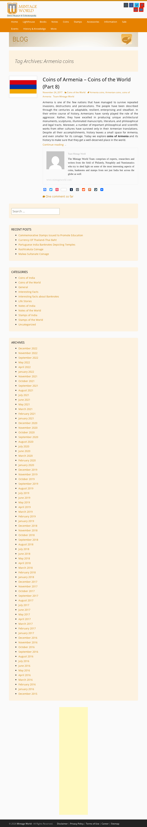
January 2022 (26, 371)
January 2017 (26, 633)
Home (14, 21)
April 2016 (24, 675)
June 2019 (24, 497)
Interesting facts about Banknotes (38, 296)
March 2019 (25, 511)
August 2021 (25, 390)
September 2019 (28, 483)
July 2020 (23, 446)
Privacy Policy (77, 823)
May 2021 (24, 404)
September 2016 (28, 651)
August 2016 (25, 656)
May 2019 (24, 502)
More (53, 28)
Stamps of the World (30, 320)
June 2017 (24, 609)
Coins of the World (76, 92)
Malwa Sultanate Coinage (34, 254)
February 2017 (27, 628)
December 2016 (27, 637)
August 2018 (25, 544)
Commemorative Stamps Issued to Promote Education (50, 235)
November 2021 (27, 376)
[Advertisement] (73, 761)
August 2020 (25, 441)
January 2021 (26, 418)
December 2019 (27, 469)
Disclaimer (62, 823)
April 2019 (24, 507)
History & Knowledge (34, 28)
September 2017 (28, 595)
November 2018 (27, 530)
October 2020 (26, 432)
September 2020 (28, 437)
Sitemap (115, 823)
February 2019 (27, 516)
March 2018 (25, 567)
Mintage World (24, 823)
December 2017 (27, 581)
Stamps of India (27, 315)
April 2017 (24, 619)
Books (43, 21)
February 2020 (27, 460)
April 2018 (24, 563)
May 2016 (24, 670)
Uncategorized (27, 324)
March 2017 (25, 623)
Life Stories (25, 301)
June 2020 (24, 451)
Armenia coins (97, 92)
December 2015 (27, 693)
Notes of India (26, 305)
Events (14, 28)
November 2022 (27, 353)
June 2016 (24, 665)
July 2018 (23, 549)
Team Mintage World (63, 96)
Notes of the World (29, 310)
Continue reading (55, 144)
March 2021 (25, 409)
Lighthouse (29, 21)
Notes (54, 21)
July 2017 (23, 605)
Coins (66, 21)
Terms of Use (92, 823)
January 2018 (26, 577)
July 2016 (23, 661)
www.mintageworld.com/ (59, 179)
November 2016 (27, 642)
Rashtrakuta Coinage (30, 249)
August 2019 (25, 488)
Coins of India (26, 277)
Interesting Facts (28, 291)
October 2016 (26, 647)
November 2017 (27, 586)
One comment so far (60, 196)
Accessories (93, 21)
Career (105, 823)
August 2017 (25, 600)
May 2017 (24, 614)
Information (110, 21)
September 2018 (28, 539)
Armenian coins (113, 92)
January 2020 (26, 465)
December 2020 (27, 423)
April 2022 (24, 367)
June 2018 (24, 553)
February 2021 (27, 413)
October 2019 (26, 479)
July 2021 (23, 395)
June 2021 (24, 399)
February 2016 (27, 684)
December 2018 (27, 525)
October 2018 (26, 535)
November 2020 (27, 427)
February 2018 (27, 572)
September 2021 (28, 385)
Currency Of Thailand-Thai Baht (37, 240)
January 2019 (26, 521)
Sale (124, 21)
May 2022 (24, 362)
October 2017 (26, 591)
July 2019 (23, 493)
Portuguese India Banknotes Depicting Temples (46, 244)
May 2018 (24, 558)
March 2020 (25, 455)
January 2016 (26, 689)
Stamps (78, 21)
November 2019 (27, 474)
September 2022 (28, 357)
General (23, 287)
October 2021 (26, 381)
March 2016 (25, 679)
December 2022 (27, 348)
